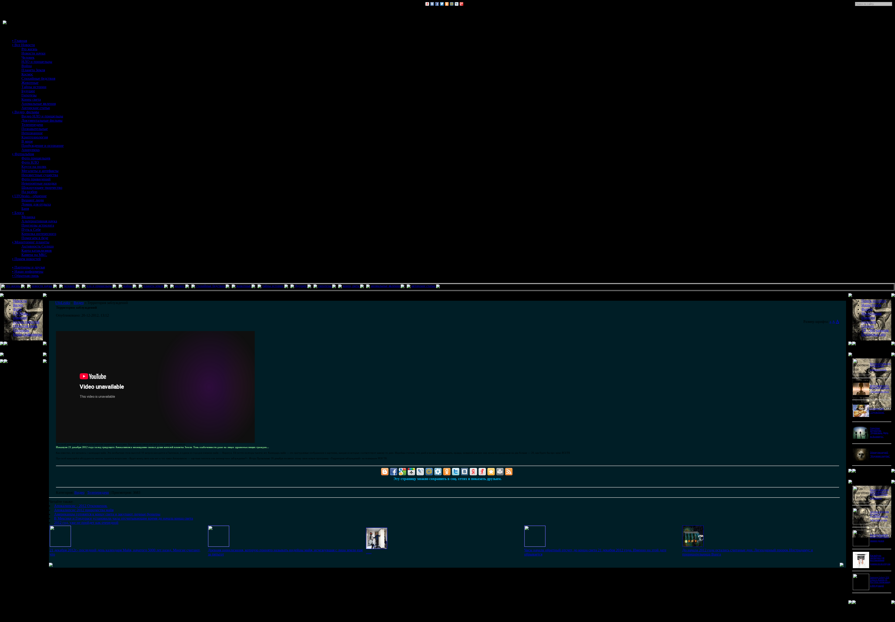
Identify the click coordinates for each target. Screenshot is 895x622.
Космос (27, 74)
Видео (79, 492)
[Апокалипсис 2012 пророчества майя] (218, 545)
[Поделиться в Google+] (461, 4)
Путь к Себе (31, 230)
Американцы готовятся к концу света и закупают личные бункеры (107, 514)
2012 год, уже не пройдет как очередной (86, 523)
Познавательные (34, 129)
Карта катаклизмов (36, 250)
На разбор (29, 192)
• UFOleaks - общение (29, 196)
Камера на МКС (34, 255)
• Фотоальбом (23, 154)
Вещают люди (32, 200)
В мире (27, 141)
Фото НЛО (30, 162)
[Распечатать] (500, 471)
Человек (27, 57)
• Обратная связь (25, 276)
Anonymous (30, 150)
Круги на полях (33, 167)
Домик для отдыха (36, 204)
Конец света (31, 99)
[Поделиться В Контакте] (432, 4)
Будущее (28, 91)
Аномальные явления (38, 104)
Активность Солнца (37, 246)
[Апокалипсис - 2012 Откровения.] (60, 545)
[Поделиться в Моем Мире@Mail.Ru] (452, 4)
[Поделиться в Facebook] (437, 4)
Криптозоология (34, 137)
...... (369, 552)
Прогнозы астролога (37, 225)
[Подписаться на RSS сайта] (509, 471)
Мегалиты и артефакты (40, 171)
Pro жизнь (29, 49)
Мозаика (28, 217)
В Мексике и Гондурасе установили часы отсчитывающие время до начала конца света (123, 518)
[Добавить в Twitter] (442, 4)
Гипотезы (29, 95)
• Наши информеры (27, 271)
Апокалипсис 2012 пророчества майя (84, 510)
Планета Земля (33, 70)
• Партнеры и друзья (28, 267)
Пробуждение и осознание (42, 146)
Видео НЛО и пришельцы (42, 116)
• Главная (19, 41)
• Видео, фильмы (25, 112)
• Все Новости (23, 45)
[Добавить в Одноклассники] (447, 4)
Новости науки (33, 53)
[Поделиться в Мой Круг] (438, 471)
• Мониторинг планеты (30, 242)
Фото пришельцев (35, 158)
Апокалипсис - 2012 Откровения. (80, 506)
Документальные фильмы (41, 120)
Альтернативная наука (39, 221)
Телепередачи (32, 125)
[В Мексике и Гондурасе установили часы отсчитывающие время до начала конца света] (535, 545)
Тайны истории (33, 87)
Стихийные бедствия (38, 78)
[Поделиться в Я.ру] (427, 4)
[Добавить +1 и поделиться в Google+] (411, 471)
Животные (29, 83)
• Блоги (18, 213)
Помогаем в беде (34, 238)
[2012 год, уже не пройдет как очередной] (693, 546)
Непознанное (32, 133)
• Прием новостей (26, 259)
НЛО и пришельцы (36, 62)
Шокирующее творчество (41, 188)
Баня (25, 209)
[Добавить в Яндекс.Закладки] (473, 471)
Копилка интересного (38, 234)
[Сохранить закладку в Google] (402, 471)
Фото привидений (36, 179)
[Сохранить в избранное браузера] (491, 471)
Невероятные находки (39, 183)
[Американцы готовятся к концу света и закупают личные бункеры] (376, 548)
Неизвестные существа (39, 175)
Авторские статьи (35, 108)
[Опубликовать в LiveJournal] (456, 4)
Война (26, 66)
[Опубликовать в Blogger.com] (385, 471)
